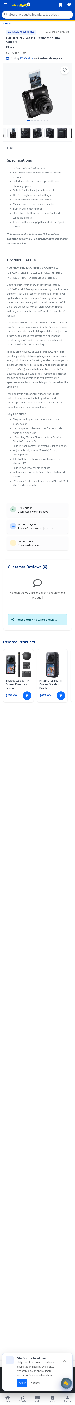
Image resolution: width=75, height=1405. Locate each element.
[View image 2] (13, 133)
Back (8, 23)
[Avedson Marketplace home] (21, 5)
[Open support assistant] (66, 1383)
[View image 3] (25, 133)
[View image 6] (62, 133)
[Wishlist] (69, 5)
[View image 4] (37, 133)
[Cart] (60, 5)
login (29, 620)
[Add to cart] (27, 695)
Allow (22, 1383)
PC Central (26, 58)
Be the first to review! (59, 31)
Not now (35, 1383)
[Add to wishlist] (64, 70)
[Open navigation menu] (6, 5)
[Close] (65, 1361)
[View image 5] (49, 133)
